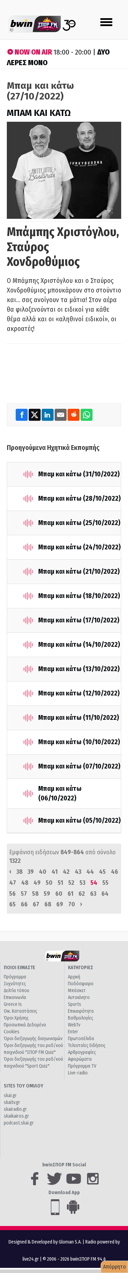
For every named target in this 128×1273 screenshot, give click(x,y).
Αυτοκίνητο (79, 997)
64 (105, 893)
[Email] (61, 414)
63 (93, 893)
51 (60, 883)
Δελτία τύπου (16, 991)
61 (70, 893)
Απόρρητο (114, 1266)
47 (12, 883)
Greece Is (13, 1004)
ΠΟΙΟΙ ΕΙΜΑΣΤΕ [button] (19, 968)
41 (55, 872)
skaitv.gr (12, 1102)
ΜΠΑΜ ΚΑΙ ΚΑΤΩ (39, 113)
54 (93, 883)
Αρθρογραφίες (82, 1052)
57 (24, 893)
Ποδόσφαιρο (81, 984)
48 (24, 883)
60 (58, 893)
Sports (74, 1004)
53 (82, 883)
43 (78, 872)
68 (47, 904)
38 (19, 872)
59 (47, 893)
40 (42, 872)
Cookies (11, 1032)
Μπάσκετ (77, 991)
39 (31, 872)
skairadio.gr (15, 1109)
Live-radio (78, 1073)
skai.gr (10, 1095)
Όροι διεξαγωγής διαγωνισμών (33, 1039)
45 (102, 872)
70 (71, 904)
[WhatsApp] (87, 414)
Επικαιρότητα (81, 1011)
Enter (73, 1032)
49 (37, 883)
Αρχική (74, 977)
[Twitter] (35, 414)
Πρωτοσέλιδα (81, 1039)
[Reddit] (74, 414)
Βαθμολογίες (80, 1018)
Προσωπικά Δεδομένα (25, 1025)
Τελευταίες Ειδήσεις (86, 1045)
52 (71, 883)
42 (66, 872)
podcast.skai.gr (19, 1123)
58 (35, 893)
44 (90, 872)
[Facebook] (22, 414)
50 (49, 883)
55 (105, 883)
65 (12, 904)
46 (114, 872)
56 (12, 893)
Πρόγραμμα (15, 977)
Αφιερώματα (80, 1059)
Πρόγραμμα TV (82, 1066)
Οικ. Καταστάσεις (20, 1011)
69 (59, 904)
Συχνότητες (15, 984)
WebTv (74, 1025)
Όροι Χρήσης (16, 1018)
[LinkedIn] (48, 414)
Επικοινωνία (15, 997)
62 (82, 893)
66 (24, 904)
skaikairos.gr (16, 1116)
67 (36, 904)
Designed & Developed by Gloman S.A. (45, 1242)
